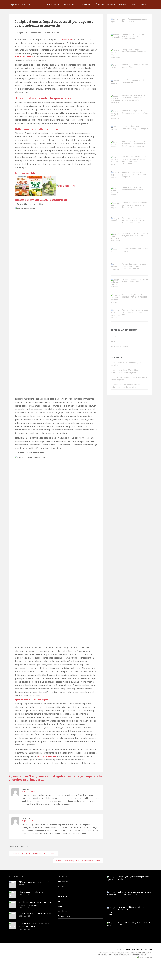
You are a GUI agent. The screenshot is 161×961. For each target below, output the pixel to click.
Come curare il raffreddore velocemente (35, 913)
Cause (133, 4)
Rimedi (143, 4)
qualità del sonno (24, 56)
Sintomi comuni (52, 4)
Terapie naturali (84, 4)
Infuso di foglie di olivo (117, 4)
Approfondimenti (65, 886)
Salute (60, 906)
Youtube (149, 949)
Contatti (142, 949)
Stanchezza (62, 911)
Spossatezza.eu (20, 4)
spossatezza (36, 33)
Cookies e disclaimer (130, 949)
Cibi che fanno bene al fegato (31, 892)
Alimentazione (68, 4)
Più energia (99, 4)
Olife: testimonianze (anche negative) (124, 371)
